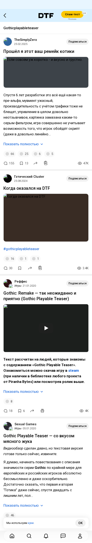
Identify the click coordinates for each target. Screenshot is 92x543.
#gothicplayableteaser (21, 249)
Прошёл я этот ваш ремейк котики (38, 51)
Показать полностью (21, 144)
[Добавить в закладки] (20, 268)
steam (73, 370)
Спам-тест (72, 14)
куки (31, 523)
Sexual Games (25, 424)
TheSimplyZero (25, 40)
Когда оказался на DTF (26, 188)
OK (80, 523)
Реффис (21, 281)
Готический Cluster (29, 177)
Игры (18, 285)
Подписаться (77, 41)
